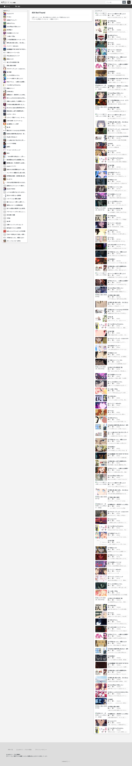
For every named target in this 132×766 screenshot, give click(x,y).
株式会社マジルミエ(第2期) (14, 228)
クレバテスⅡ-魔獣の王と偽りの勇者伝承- (17, 172)
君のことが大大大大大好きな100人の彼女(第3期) (19, 98)
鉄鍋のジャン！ (11, 88)
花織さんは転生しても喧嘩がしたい (16, 101)
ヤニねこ (9, 17)
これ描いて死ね (11, 36)
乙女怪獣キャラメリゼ (12, 33)
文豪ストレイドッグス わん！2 (15, 224)
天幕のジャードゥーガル (13, 52)
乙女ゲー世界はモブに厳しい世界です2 (17, 234)
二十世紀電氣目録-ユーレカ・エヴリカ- (17, 39)
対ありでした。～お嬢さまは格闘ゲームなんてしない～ (21, 82)
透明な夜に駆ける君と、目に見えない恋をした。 (19, 43)
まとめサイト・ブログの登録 (24, 749)
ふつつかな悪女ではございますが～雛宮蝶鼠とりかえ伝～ (22, 192)
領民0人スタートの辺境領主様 (15, 205)
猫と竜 (8, 127)
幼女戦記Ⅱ (10, 30)
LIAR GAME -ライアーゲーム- (15, 121)
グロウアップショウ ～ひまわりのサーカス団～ (19, 69)
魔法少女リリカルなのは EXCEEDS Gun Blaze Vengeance (22, 130)
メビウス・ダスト (11, 114)
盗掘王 (8, 146)
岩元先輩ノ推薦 (11, 215)
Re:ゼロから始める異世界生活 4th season (18, 108)
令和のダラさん (11, 23)
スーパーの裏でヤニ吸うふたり (15, 78)
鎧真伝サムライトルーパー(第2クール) (17, 185)
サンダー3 (9, 179)
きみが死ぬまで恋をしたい (14, 26)
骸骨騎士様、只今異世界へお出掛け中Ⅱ (17, 163)
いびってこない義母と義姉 (14, 198)
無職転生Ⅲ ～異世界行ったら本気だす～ (17, 95)
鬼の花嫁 (9, 72)
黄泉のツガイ (10, 59)
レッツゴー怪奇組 (11, 143)
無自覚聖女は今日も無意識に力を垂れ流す (18, 159)
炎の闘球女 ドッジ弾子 (13, 124)
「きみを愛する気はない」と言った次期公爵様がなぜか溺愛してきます (25, 156)
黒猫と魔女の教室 (11, 65)
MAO (8, 153)
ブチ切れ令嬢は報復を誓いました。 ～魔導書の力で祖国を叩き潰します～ (26, 104)
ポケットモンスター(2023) (13, 241)
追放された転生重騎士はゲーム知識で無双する (19, 169)
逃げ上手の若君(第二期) (13, 62)
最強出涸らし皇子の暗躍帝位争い (15, 111)
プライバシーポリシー (41, 749)
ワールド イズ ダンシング (13, 150)
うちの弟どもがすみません (14, 85)
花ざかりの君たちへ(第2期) (14, 195)
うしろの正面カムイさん (13, 75)
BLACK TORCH (11, 189)
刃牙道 (8, 218)
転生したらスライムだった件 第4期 (16, 231)
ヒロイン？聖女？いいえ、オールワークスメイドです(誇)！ (22, 117)
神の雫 (8, 221)
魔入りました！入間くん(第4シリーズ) (17, 202)
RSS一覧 (10, 749)
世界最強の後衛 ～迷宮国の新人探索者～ (17, 176)
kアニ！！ (8, 2)
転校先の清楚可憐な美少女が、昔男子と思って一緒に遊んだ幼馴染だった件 (26, 134)
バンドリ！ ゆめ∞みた (12, 46)
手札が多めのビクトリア (13, 56)
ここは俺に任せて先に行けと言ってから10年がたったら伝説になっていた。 (27, 140)
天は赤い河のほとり (12, 137)
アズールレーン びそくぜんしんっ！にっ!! (18, 211)
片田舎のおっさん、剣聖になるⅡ (15, 237)
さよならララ (10, 13)
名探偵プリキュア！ (12, 20)
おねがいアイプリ (11, 166)
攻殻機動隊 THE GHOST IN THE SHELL (17, 49)
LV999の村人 (10, 91)
